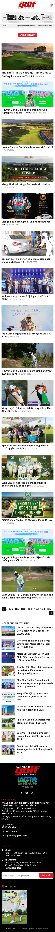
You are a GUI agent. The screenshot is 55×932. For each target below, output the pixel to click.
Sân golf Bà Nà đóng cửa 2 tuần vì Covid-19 (26, 184)
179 (10, 609)
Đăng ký (46, 875)
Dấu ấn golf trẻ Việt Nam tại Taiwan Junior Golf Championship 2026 (35, 749)
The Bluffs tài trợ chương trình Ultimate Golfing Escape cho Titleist (26, 74)
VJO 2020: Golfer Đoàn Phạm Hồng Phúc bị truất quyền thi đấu (25, 447)
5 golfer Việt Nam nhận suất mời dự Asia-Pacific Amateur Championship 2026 (35, 670)
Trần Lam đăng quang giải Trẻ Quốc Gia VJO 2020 (26, 335)
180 (17, 609)
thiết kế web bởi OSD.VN (27, 931)
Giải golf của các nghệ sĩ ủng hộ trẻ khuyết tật (26, 223)
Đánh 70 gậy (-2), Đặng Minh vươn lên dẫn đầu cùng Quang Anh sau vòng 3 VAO (27, 596)
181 (23, 609)
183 (36, 609)
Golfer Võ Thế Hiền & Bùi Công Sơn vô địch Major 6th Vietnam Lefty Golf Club (33, 643)
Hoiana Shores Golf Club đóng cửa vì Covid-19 (27, 147)
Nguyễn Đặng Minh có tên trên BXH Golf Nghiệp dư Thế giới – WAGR (24, 111)
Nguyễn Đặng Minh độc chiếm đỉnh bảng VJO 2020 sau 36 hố (27, 372)
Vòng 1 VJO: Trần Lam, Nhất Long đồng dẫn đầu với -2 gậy (26, 410)
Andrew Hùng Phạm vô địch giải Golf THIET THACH (26, 298)
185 (48, 609)
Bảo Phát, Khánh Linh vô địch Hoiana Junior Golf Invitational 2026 (33, 735)
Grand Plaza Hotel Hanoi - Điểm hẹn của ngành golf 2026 (34, 708)
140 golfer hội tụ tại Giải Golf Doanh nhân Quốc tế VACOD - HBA (33, 696)
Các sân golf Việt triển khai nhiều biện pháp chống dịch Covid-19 (26, 260)
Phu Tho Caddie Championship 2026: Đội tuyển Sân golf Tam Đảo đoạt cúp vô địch (35, 683)
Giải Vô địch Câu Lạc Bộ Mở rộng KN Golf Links (27, 520)
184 (42, 609)
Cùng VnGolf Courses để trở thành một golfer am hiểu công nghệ (24, 484)
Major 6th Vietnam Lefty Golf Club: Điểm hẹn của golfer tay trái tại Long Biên (33, 656)
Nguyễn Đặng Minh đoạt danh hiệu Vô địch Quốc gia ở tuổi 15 (26, 559)
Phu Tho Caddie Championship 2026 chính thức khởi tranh (33, 721)
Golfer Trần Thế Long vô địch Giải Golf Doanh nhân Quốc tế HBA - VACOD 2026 (35, 630)
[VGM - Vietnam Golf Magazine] (27, 5)
